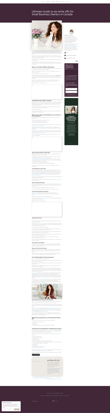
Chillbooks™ (53, 1)
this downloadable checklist (48, 56)
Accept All (16, 409)
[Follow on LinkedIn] (74, 401)
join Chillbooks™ (43, 132)
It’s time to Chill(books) (36, 354)
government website (40, 223)
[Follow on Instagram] (70, 401)
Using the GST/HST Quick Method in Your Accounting (71, 118)
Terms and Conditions (55, 393)
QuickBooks (40, 279)
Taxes (67, 52)
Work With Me (47, 1)
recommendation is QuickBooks (36, 193)
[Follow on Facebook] (68, 401)
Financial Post (35, 272)
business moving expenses (49, 331)
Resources (62, 1)
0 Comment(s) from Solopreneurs (71, 55)
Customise (5, 409)
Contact (67, 1)
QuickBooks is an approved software (50, 310)
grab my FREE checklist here (43, 349)
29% (58, 331)
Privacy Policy (49, 393)
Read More (71, 134)
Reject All (11, 409)
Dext (52, 304)
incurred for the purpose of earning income (38, 125)
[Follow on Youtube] (72, 401)
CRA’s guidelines (42, 237)
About (42, 1)
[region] (11, 406)
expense (47, 71)
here (37, 166)
